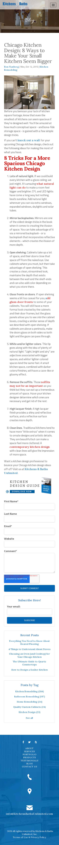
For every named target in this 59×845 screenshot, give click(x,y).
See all (29, 718)
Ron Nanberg (11, 66)
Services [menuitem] (29, 751)
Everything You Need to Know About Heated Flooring (29, 642)
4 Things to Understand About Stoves (30, 649)
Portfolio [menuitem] (29, 754)
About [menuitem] (29, 748)
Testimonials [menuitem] (29, 760)
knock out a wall (29, 140)
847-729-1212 (29, 783)
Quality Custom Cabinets (29, 707)
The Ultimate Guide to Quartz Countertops (29, 663)
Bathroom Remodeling (29, 696)
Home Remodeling (29, 701)
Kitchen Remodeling (29, 691)
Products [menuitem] (29, 757)
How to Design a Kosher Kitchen (29, 669)
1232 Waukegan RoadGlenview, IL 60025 (29, 799)
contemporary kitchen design (30, 447)
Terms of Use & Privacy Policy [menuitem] (29, 837)
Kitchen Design (29, 712)
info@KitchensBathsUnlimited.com (29, 813)
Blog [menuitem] (29, 763)
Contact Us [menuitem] (29, 766)
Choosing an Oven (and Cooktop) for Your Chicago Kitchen (29, 655)
